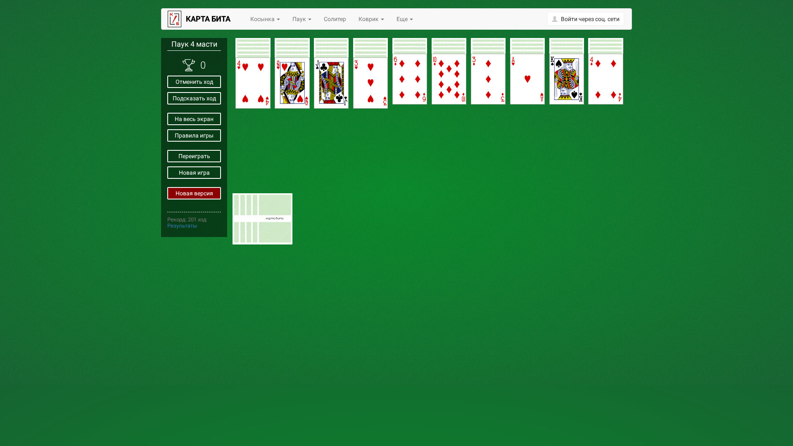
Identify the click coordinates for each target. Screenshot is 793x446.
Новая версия (194, 193)
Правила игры (194, 135)
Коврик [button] (369, 19)
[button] (585, 19)
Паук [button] (299, 19)
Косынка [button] (263, 19)
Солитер (335, 19)
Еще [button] (402, 19)
